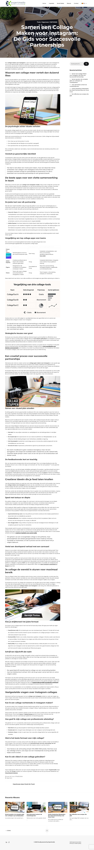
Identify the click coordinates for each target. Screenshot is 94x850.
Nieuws (69, 3)
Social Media (60, 3)
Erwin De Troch (10, 776)
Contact (76, 3)
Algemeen (9, 778)
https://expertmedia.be (11, 773)
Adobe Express (28, 714)
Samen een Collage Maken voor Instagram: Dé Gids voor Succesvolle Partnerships (78, 75)
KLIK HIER (43, 256)
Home (44, 3)
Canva (45, 472)
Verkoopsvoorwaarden (75, 842)
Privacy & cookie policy (75, 843)
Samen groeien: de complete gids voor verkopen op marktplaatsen (79, 81)
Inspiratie (51, 3)
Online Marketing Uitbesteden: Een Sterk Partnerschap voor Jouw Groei (79, 90)
